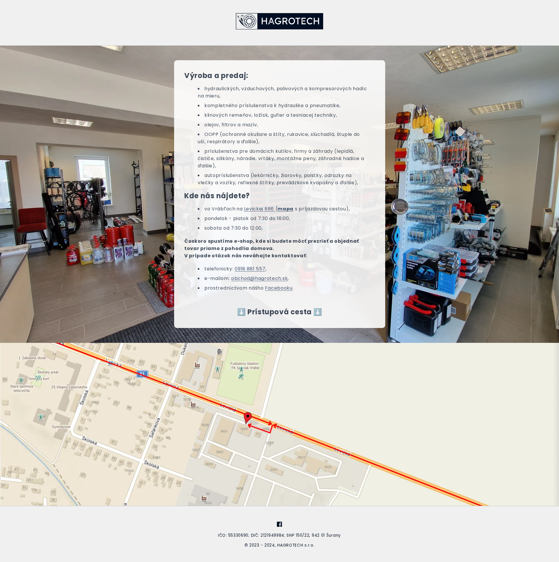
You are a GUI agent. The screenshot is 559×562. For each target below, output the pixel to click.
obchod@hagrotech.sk (259, 278)
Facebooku (278, 288)
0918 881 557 (250, 268)
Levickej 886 (259, 208)
